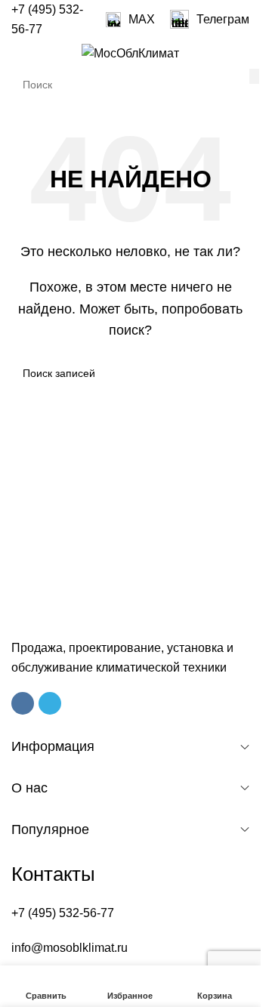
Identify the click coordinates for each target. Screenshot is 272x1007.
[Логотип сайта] (130, 52)
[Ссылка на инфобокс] (130, 19)
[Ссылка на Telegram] (50, 703)
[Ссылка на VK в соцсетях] (22, 703)
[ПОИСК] (254, 76)
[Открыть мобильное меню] (17, 54)
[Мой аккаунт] (243, 54)
